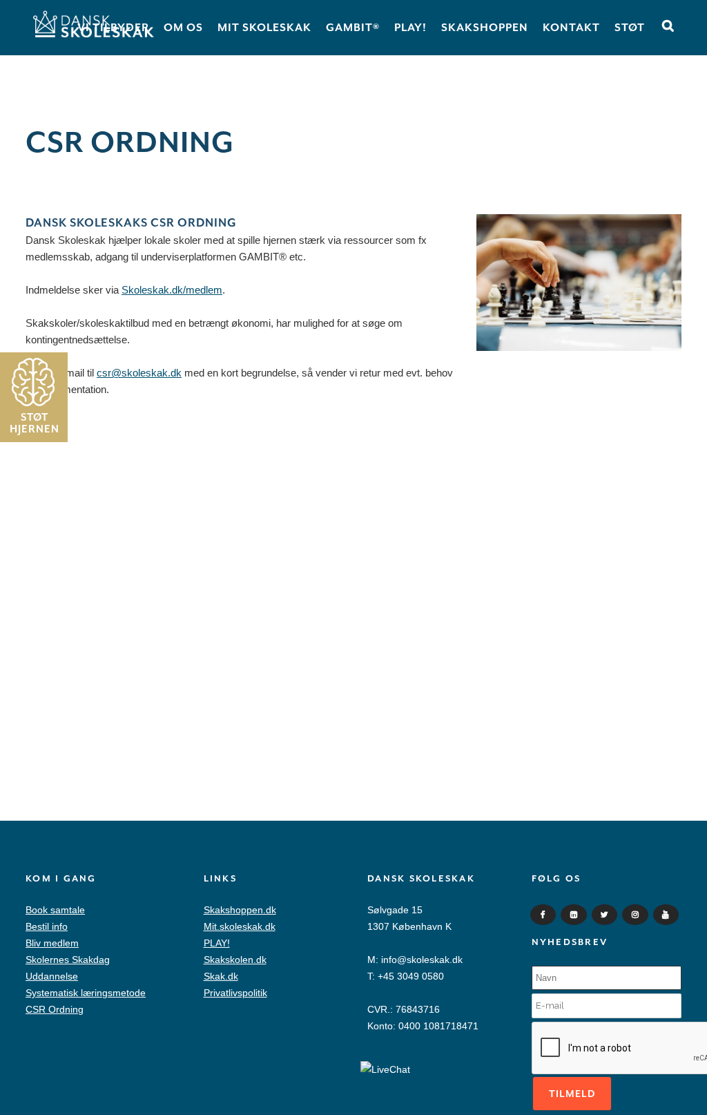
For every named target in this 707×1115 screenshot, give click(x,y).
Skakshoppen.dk (240, 909)
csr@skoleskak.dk (139, 373)
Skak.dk (221, 976)
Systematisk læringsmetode (86, 992)
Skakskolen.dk (235, 959)
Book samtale (55, 909)
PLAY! (217, 943)
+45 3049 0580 (411, 976)
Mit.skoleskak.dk (239, 926)
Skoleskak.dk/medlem (172, 290)
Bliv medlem (52, 943)
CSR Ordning (55, 1009)
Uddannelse (52, 976)
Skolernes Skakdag (68, 959)
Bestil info (47, 926)
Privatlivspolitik (235, 992)
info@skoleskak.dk (422, 959)
